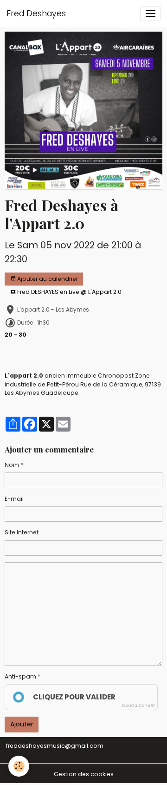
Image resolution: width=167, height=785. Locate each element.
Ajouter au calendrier (47, 279)
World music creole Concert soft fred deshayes (77, 358)
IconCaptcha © (138, 705)
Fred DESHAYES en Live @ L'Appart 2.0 (69, 292)
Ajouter (21, 724)
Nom (12, 465)
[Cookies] (18, 766)
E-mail (14, 499)
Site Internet (22, 532)
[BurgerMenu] (150, 13)
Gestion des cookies (84, 774)
